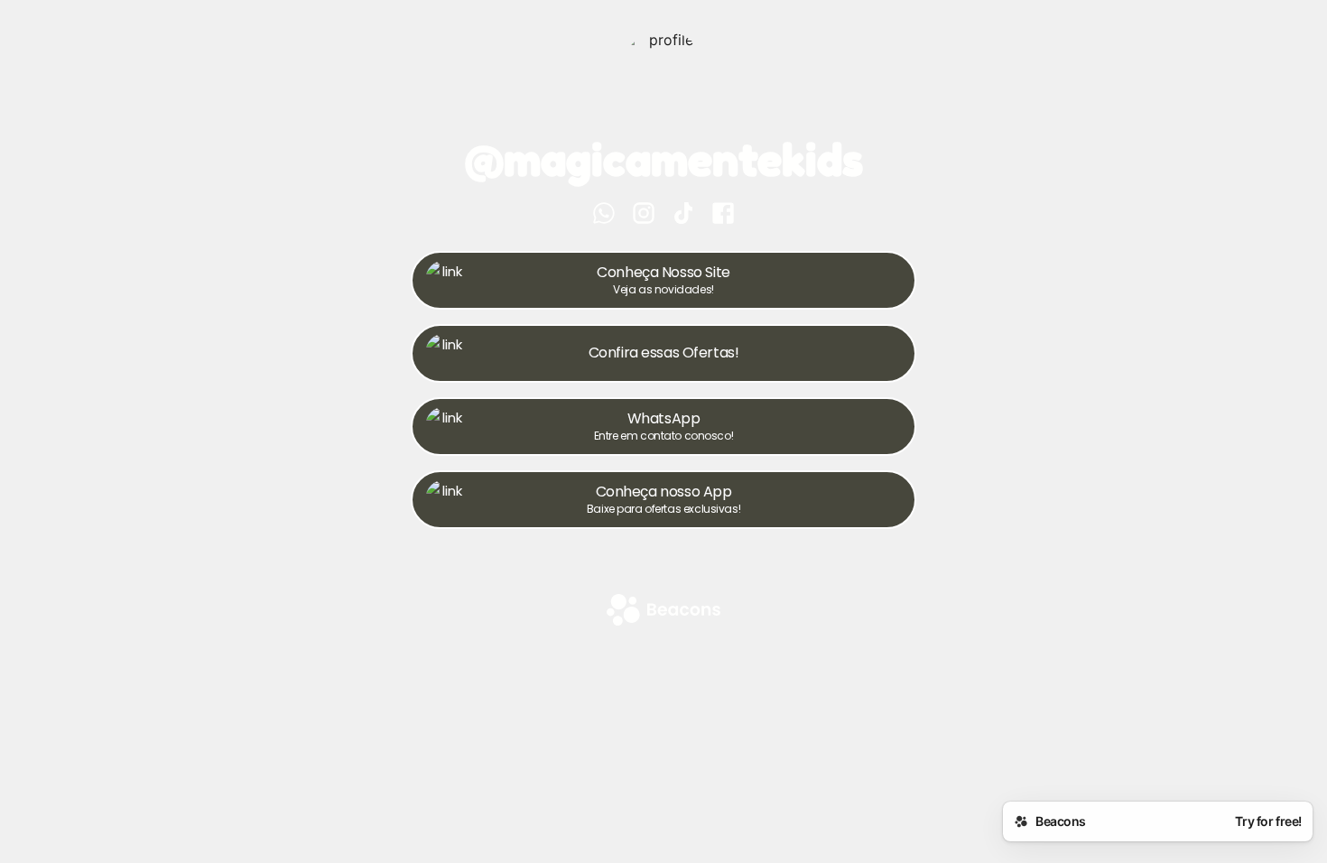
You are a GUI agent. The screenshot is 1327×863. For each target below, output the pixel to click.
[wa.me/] (604, 215)
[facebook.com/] (723, 215)
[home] (663, 611)
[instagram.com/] (644, 215)
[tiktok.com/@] (683, 215)
